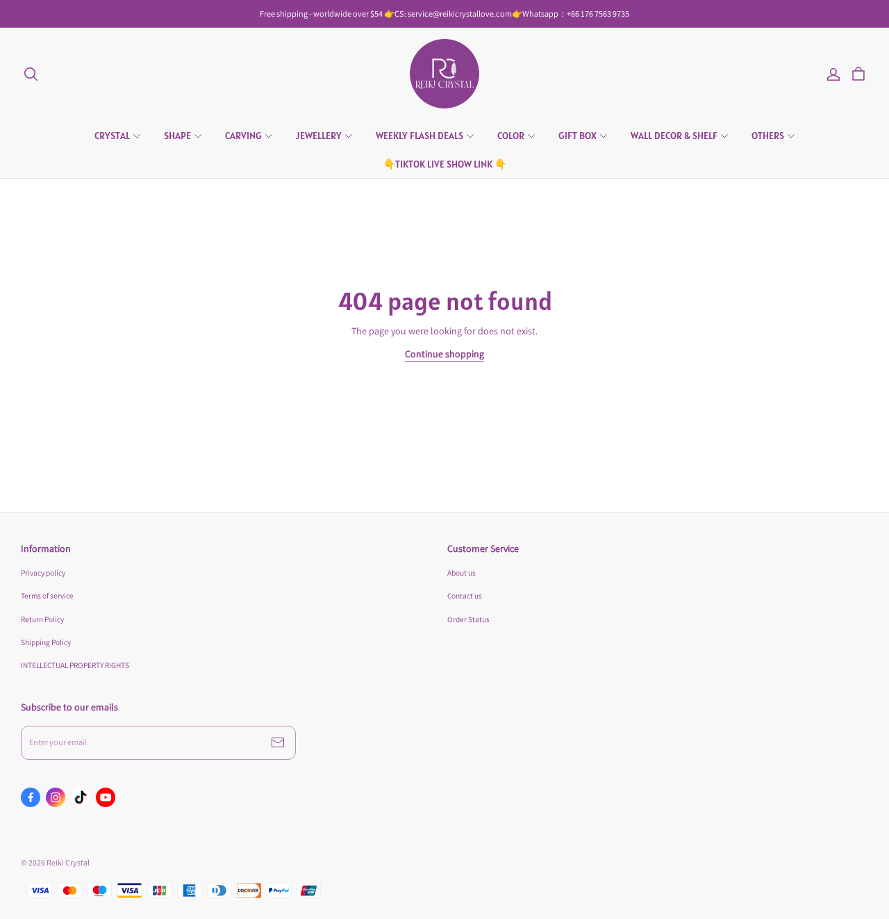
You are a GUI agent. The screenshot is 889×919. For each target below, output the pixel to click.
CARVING (243, 135)
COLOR (510, 135)
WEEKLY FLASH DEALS (419, 135)
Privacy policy (43, 572)
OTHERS (767, 135)
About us (461, 572)
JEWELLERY (319, 135)
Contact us (464, 595)
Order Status (468, 619)
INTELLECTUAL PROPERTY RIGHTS (75, 665)
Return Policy (42, 619)
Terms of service (47, 595)
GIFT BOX (577, 135)
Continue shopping (444, 354)
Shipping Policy (46, 642)
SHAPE (177, 135)
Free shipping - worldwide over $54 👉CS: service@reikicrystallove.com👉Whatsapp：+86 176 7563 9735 (444, 13)
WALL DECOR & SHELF (674, 135)
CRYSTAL (112, 135)
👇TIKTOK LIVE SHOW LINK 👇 (444, 164)
